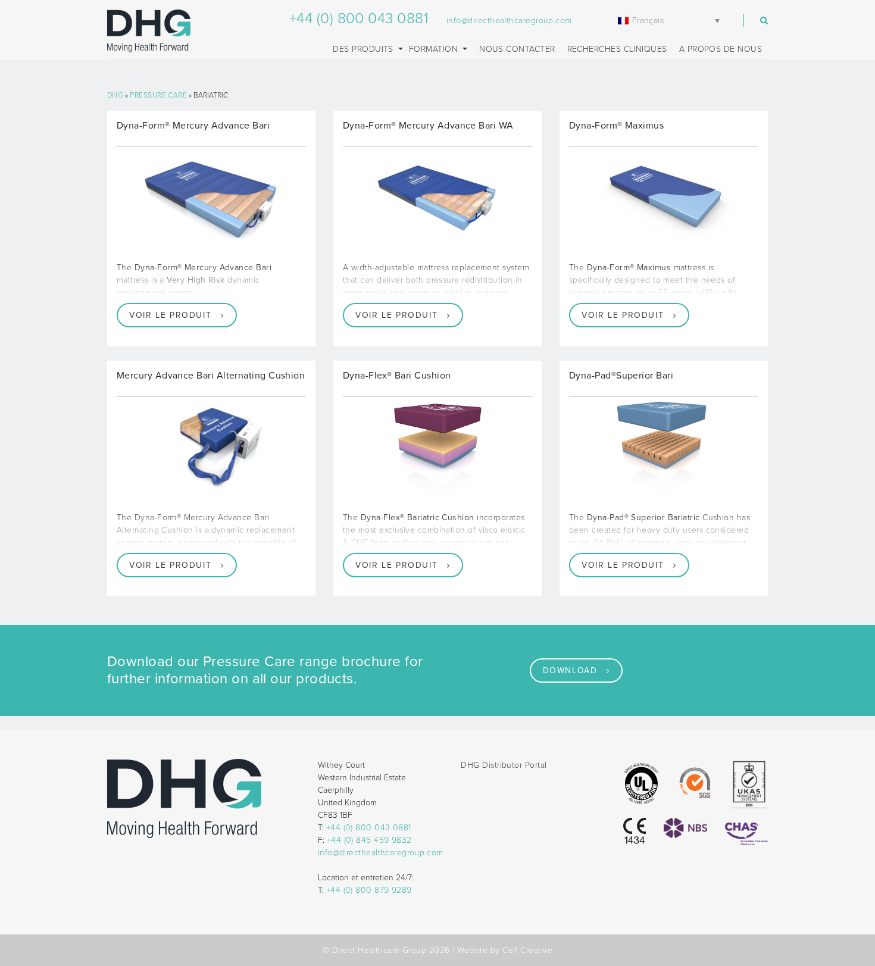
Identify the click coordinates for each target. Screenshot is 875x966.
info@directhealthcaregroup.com (509, 20)
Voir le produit (170, 315)
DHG (115, 95)
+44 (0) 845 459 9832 (369, 840)
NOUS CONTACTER (517, 49)
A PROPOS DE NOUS (720, 49)
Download (570, 670)
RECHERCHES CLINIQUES (617, 49)
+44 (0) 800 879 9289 (369, 890)
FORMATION (435, 49)
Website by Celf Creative (504, 950)
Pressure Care (158, 95)
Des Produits (364, 49)
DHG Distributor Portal (503, 765)
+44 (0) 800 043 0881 (359, 18)
